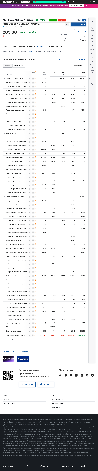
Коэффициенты (51, 51)
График (13, 47)
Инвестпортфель (57, 403)
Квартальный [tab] (18, 65)
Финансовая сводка (8, 51)
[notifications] (90, 2)
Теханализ (50, 47)
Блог (53, 395)
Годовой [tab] (7, 65)
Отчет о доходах (21, 51)
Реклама (6, 399)
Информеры (56, 407)
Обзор (5, 47)
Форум (59, 47)
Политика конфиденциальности (68, 465)
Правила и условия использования (45, 465)
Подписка (81, 31)
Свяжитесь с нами (9, 403)
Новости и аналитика (26, 47)
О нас (5, 395)
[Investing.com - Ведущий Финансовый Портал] (10, 2)
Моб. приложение (58, 399)
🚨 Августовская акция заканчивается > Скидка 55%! (50, 2)
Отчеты (60, 51)
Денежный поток (40, 51)
